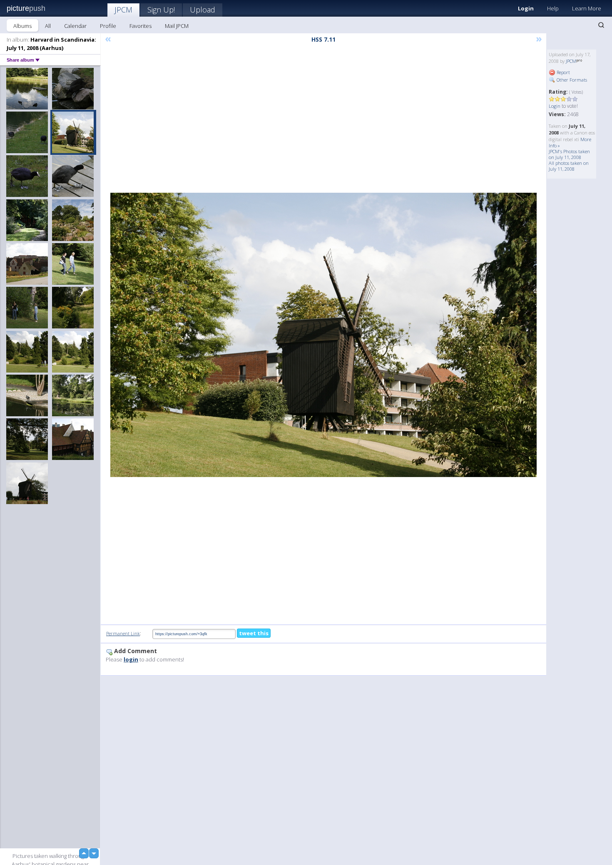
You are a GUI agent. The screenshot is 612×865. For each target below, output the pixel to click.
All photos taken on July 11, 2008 (569, 166)
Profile (108, 26)
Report (562, 72)
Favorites (140, 26)
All (48, 26)
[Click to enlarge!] (323, 335)
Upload (202, 10)
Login (526, 8)
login (131, 659)
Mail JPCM (177, 26)
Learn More (586, 8)
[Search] (601, 25)
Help (553, 8)
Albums (22, 26)
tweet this (254, 633)
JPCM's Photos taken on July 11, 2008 (569, 154)
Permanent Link (123, 633)
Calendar (75, 26)
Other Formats (571, 80)
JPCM (123, 10)
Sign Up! (161, 10)
